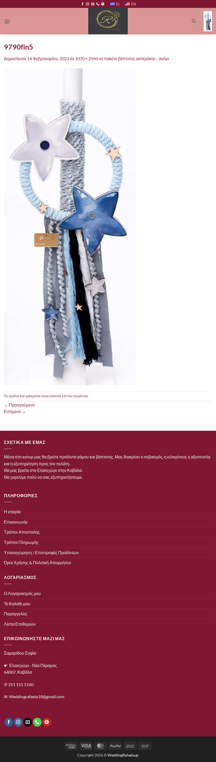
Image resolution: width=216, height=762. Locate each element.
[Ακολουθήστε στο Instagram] (87, 4)
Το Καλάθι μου (17, 603)
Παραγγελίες (15, 613)
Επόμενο (15, 411)
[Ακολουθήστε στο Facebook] (82, 4)
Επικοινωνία (15, 521)
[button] (7, 21)
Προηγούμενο (19, 404)
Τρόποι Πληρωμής (21, 542)
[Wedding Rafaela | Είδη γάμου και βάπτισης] (108, 21)
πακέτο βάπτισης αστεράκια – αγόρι (136, 58)
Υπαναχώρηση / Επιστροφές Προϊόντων (41, 552)
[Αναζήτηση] (194, 21)
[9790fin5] (70, 226)
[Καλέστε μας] (97, 4)
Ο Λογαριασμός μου (22, 593)
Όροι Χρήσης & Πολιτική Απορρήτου (37, 562)
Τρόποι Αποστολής (22, 531)
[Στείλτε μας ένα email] (92, 4)
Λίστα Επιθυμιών (20, 623)
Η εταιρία (12, 511)
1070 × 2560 (86, 58)
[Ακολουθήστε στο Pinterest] (102, 4)
